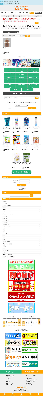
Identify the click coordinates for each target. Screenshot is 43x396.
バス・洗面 (17, 32)
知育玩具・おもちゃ (33, 77)
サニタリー (21, 74)
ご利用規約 (28, 383)
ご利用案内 (8, 378)
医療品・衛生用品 (33, 69)
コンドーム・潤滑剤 (33, 84)
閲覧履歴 (21, 395)
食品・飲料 (21, 77)
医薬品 (9, 69)
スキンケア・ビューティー (8, 32)
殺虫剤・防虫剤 (21, 84)
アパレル (10, 82)
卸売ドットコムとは (10, 376)
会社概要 (28, 376)
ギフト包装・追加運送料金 (9, 256)
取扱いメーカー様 (9, 383)
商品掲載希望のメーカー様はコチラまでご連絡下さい (38, 12)
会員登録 (8, 380)
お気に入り (13, 395)
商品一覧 (6, 16)
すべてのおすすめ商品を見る (21, 172)
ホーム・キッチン (33, 71)
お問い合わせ (11, 372)
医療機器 (21, 69)
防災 (10, 87)
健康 (10, 84)
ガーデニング (33, 87)
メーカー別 (17, 16)
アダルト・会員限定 (8, 254)
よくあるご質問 (9, 384)
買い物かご (30, 395)
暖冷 (21, 82)
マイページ (39, 395)
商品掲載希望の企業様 (32, 372)
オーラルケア (9, 77)
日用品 (21, 71)
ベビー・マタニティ (10, 79)
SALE (27, 16)
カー (21, 87)
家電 (33, 79)
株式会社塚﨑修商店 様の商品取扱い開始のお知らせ (13, 3)
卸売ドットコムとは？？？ (32, 12)
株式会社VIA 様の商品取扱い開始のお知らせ (11, 1)
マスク (9, 71)
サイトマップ (29, 384)
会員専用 (27, 89)
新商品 (37, 16)
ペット (15, 89)
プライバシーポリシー (30, 381)
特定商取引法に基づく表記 (31, 380)
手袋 (33, 82)
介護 (21, 79)
